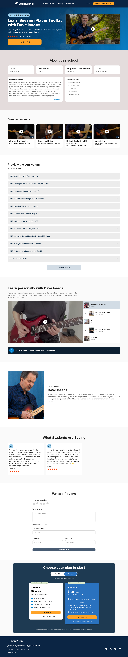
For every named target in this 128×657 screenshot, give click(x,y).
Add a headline (38, 528)
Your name (36, 538)
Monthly (57, 574)
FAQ (28, 649)
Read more (57, 99)
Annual (70, 574)
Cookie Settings (11, 652)
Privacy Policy (11, 649)
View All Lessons (64, 267)
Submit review (64, 549)
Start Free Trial (25, 42)
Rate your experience (40, 500)
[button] (92, 29)
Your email (69, 538)
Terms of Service (20, 649)
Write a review (38, 509)
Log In (87, 4)
